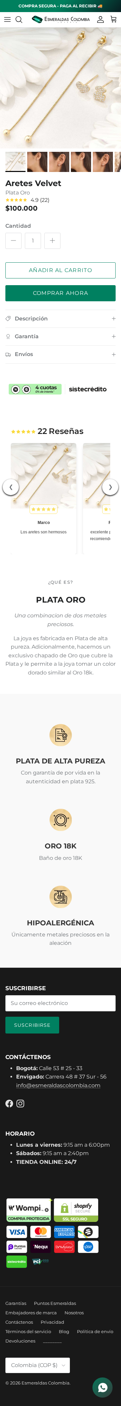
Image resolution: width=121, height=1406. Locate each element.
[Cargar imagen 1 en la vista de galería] (60, 88)
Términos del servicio (28, 1331)
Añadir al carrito (60, 270)
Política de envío (95, 1331)
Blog (64, 1331)
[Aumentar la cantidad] (52, 241)
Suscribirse (32, 1025)
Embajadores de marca (31, 1312)
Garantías (15, 1303)
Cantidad (18, 226)
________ (52, 1341)
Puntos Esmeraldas (55, 1303)
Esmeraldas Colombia (46, 1383)
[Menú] (7, 19)
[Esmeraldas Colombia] (60, 19)
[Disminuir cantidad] (13, 241)
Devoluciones (20, 1341)
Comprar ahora (60, 293)
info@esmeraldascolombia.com (58, 1085)
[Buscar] (22, 19)
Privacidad (52, 1322)
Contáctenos (19, 1322)
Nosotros (74, 1312)
